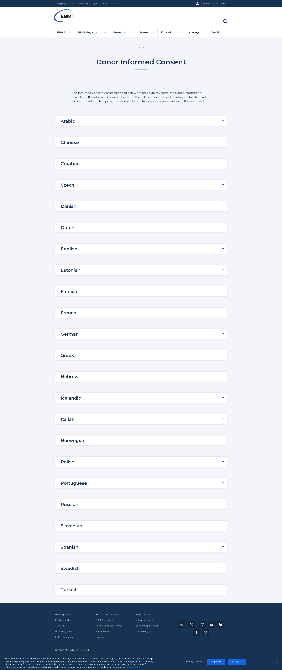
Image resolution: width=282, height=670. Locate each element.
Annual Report (102, 631)
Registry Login (65, 3)
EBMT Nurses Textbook (107, 614)
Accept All (237, 661)
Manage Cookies (194, 661)
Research (119, 32)
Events (143, 32)
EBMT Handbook (64, 637)
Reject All (216, 661)
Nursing (193, 32)
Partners (99, 637)
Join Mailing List (144, 631)
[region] (141, 662)
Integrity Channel (145, 620)
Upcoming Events (64, 631)
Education (167, 32)
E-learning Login (88, 3)
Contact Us (109, 3)
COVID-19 (60, 626)
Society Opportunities (147, 626)
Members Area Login (213, 3)
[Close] (277, 662)
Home (141, 47)
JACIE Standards (104, 620)
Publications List (63, 620)
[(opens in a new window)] (181, 624)
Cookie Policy (134, 667)
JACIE (216, 32)
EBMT (61, 32)
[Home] (64, 15)
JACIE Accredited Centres (108, 626)
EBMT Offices (143, 614)
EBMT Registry (87, 32)
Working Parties (63, 614)
